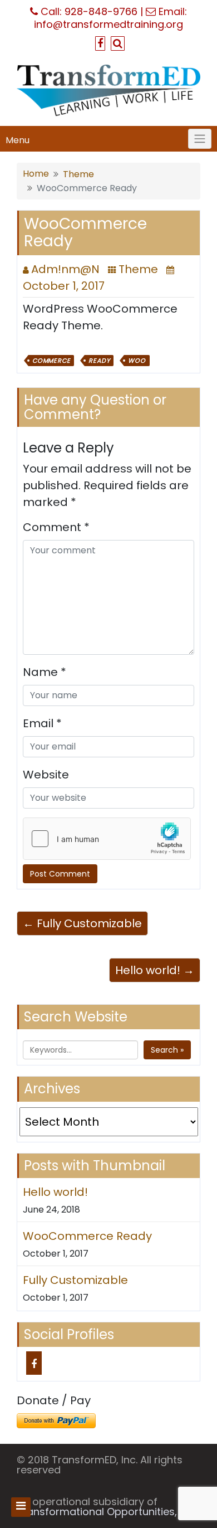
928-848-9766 (101, 11)
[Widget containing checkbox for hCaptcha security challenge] (107, 838)
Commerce (51, 360)
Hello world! (55, 1192)
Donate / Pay (54, 1400)
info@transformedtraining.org (108, 24)
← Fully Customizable (82, 923)
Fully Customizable (75, 1280)
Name (44, 672)
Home (36, 173)
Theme (78, 174)
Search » (167, 1049)
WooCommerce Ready (87, 1236)
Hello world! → (154, 970)
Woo (136, 360)
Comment (56, 527)
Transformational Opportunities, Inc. (106, 1512)
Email (42, 723)
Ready (99, 360)
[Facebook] (34, 1363)
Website (46, 774)
